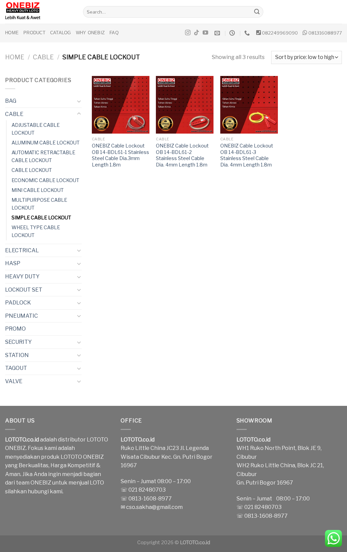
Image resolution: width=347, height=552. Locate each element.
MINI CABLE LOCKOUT (38, 190)
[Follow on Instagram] (187, 33)
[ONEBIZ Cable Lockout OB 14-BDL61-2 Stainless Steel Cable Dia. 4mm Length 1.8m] (184, 105)
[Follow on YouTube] (205, 33)
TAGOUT (16, 368)
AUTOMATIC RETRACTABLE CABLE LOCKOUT (43, 156)
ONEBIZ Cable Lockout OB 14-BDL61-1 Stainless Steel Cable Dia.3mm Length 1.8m (120, 155)
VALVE (13, 381)
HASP (12, 263)
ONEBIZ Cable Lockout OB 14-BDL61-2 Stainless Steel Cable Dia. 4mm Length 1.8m (182, 155)
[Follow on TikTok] (196, 33)
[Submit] (257, 12)
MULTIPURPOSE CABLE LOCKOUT (39, 204)
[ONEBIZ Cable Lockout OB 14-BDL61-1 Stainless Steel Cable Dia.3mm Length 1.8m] (120, 105)
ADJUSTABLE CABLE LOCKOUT (36, 129)
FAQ (114, 32)
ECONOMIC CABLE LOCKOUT (45, 180)
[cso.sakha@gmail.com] (218, 33)
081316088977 (325, 33)
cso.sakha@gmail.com (154, 507)
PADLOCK (18, 302)
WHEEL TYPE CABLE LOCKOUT (36, 231)
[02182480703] (247, 33)
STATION (17, 355)
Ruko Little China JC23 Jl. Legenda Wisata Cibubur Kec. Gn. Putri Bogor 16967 (166, 457)
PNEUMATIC (21, 316)
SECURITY (18, 342)
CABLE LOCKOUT (32, 170)
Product (34, 32)
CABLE (43, 57)
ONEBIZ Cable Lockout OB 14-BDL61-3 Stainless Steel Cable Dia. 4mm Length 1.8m (246, 155)
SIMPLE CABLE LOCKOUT (41, 218)
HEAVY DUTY (22, 276)
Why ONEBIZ (90, 32)
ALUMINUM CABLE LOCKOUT (46, 143)
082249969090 (280, 33)
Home (12, 32)
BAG (10, 101)
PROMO (15, 329)
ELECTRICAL (22, 250)
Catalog (60, 32)
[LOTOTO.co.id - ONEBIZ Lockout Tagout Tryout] (39, 12)
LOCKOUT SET (23, 290)
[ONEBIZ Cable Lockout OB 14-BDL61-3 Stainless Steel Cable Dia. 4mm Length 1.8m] (249, 105)
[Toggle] (79, 101)
